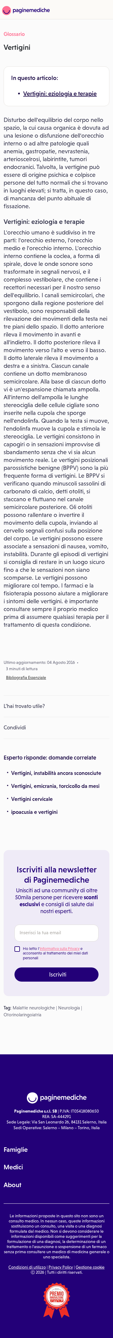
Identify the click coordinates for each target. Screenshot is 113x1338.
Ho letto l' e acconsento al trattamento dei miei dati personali (55, 953)
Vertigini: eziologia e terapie (60, 93)
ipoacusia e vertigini (34, 812)
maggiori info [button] (86, 1307)
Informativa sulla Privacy (60, 948)
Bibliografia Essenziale (26, 677)
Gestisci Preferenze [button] (56, 1327)
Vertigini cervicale (32, 799)
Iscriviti (57, 974)
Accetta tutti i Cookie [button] (94, 1328)
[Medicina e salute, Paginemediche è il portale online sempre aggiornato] (25, 10)
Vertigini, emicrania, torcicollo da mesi (55, 786)
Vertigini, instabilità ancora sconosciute (56, 773)
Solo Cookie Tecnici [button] (19, 1328)
